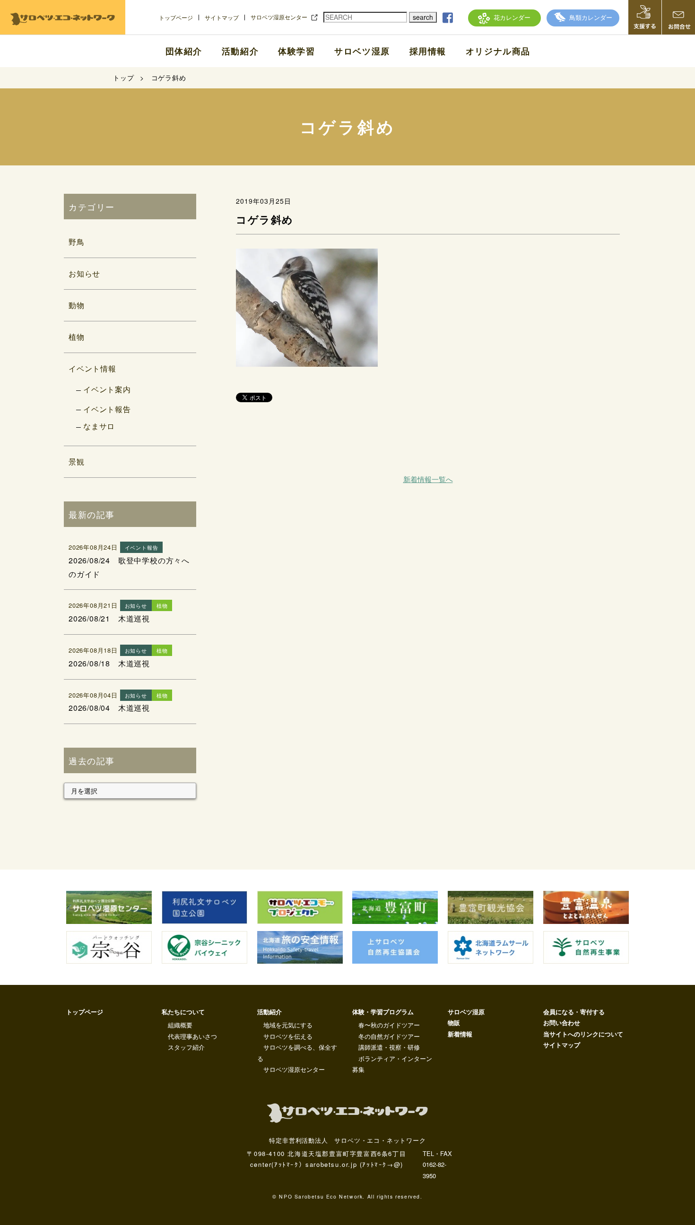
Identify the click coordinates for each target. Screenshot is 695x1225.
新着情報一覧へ (428, 479)
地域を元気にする (288, 1024)
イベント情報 (92, 368)
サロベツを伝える (288, 1036)
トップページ (176, 17)
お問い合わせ (561, 1022)
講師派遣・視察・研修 (389, 1047)
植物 (77, 336)
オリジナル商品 (498, 51)
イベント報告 (107, 409)
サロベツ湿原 (362, 51)
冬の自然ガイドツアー (389, 1036)
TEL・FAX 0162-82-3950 (437, 1164)
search (423, 17)
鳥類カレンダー (590, 17)
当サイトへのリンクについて (583, 1033)
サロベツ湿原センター (279, 17)
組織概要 (180, 1024)
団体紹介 (183, 51)
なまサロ (99, 426)
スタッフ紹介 (186, 1047)
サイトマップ (222, 17)
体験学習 (296, 51)
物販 (454, 1022)
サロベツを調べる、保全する (297, 1052)
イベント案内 (107, 389)
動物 (77, 305)
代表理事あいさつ (192, 1036)
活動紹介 (240, 51)
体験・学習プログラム (383, 1011)
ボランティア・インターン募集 (392, 1064)
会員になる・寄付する (574, 1011)
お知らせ (84, 273)
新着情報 (460, 1033)
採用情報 (427, 51)
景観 (77, 461)
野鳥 (77, 241)
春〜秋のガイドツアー (389, 1024)
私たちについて (183, 1011)
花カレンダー (512, 17)
